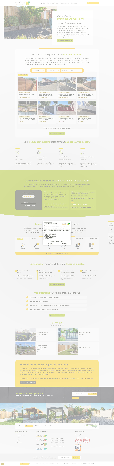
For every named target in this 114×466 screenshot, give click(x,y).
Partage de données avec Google (50, 234)
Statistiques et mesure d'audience (50, 236)
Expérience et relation (48, 238)
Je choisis (50, 243)
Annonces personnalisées (49, 237)
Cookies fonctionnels (48, 235)
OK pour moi (64, 243)
